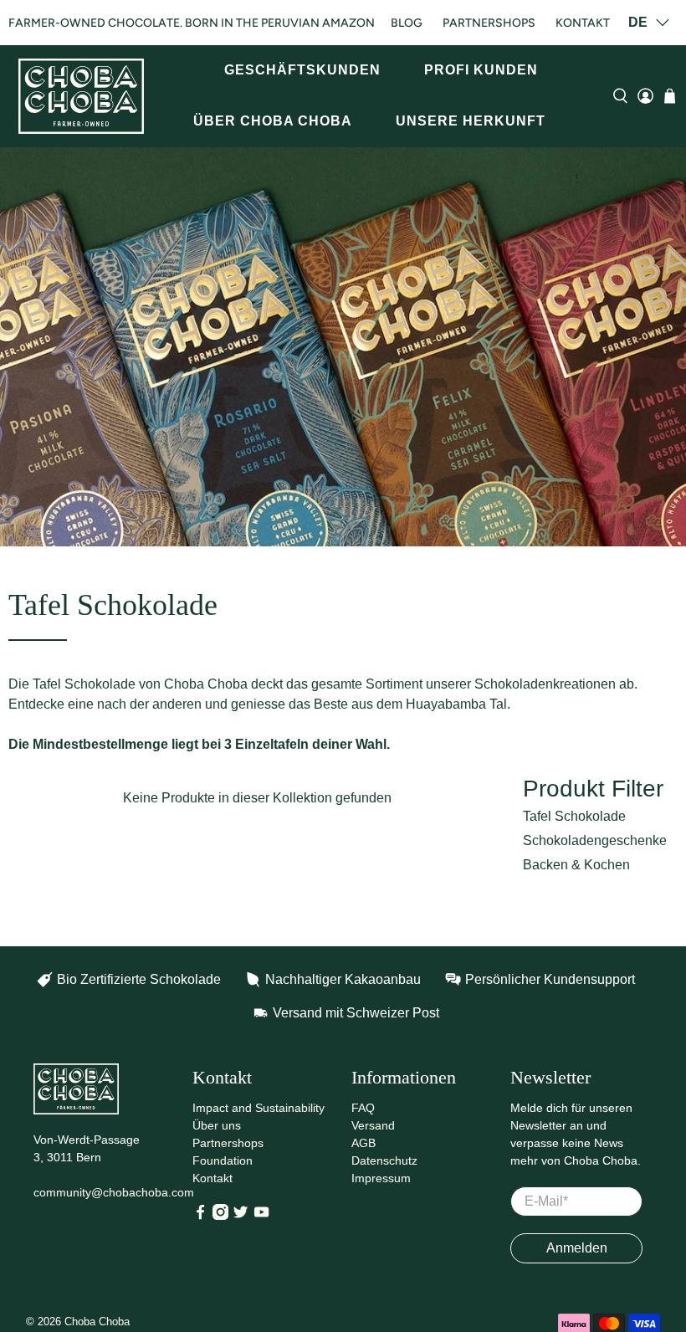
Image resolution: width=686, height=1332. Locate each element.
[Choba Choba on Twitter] (240, 1215)
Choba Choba (97, 1321)
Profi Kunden (481, 70)
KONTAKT (582, 23)
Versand (373, 1125)
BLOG (406, 23)
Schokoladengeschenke (595, 840)
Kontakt (212, 1178)
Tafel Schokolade (574, 816)
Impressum (381, 1178)
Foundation (222, 1160)
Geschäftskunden (302, 70)
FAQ (363, 1107)
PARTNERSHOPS (489, 23)
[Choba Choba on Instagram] (220, 1215)
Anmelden (576, 1248)
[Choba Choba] (81, 96)
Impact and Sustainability (258, 1107)
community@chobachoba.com (113, 1192)
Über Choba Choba (272, 121)
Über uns (216, 1125)
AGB (363, 1143)
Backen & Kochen (576, 865)
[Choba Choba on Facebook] (200, 1215)
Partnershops (228, 1143)
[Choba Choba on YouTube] (261, 1215)
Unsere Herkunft (470, 121)
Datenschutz (384, 1160)
